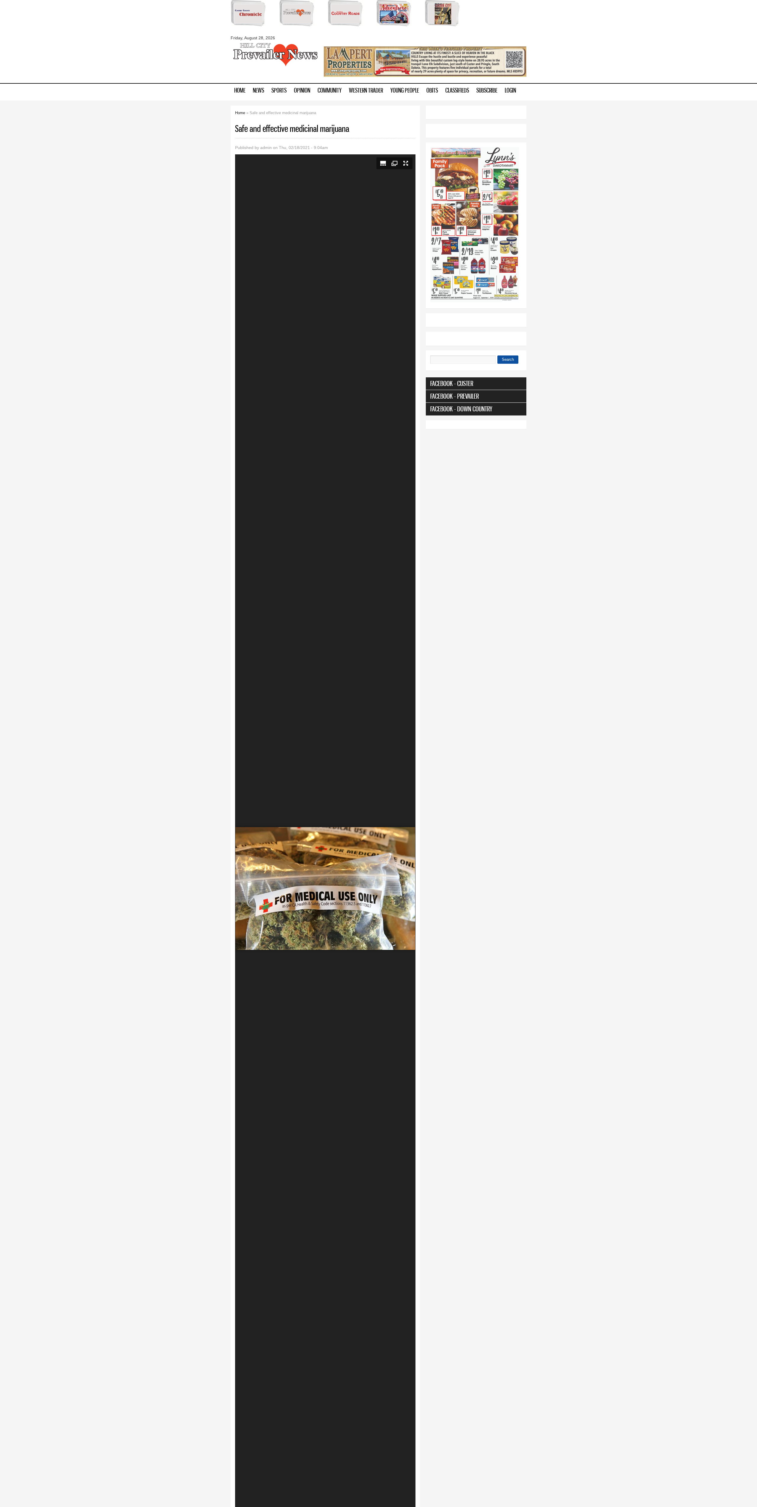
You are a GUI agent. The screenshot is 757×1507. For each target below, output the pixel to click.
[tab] (476, 383)
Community (330, 90)
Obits (432, 90)
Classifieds (457, 90)
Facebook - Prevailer (454, 396)
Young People (404, 90)
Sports (279, 90)
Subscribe (486, 90)
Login (510, 90)
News (258, 90)
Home (239, 90)
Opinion (302, 90)
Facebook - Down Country (461, 409)
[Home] (275, 65)
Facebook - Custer (451, 383)
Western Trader (366, 90)
